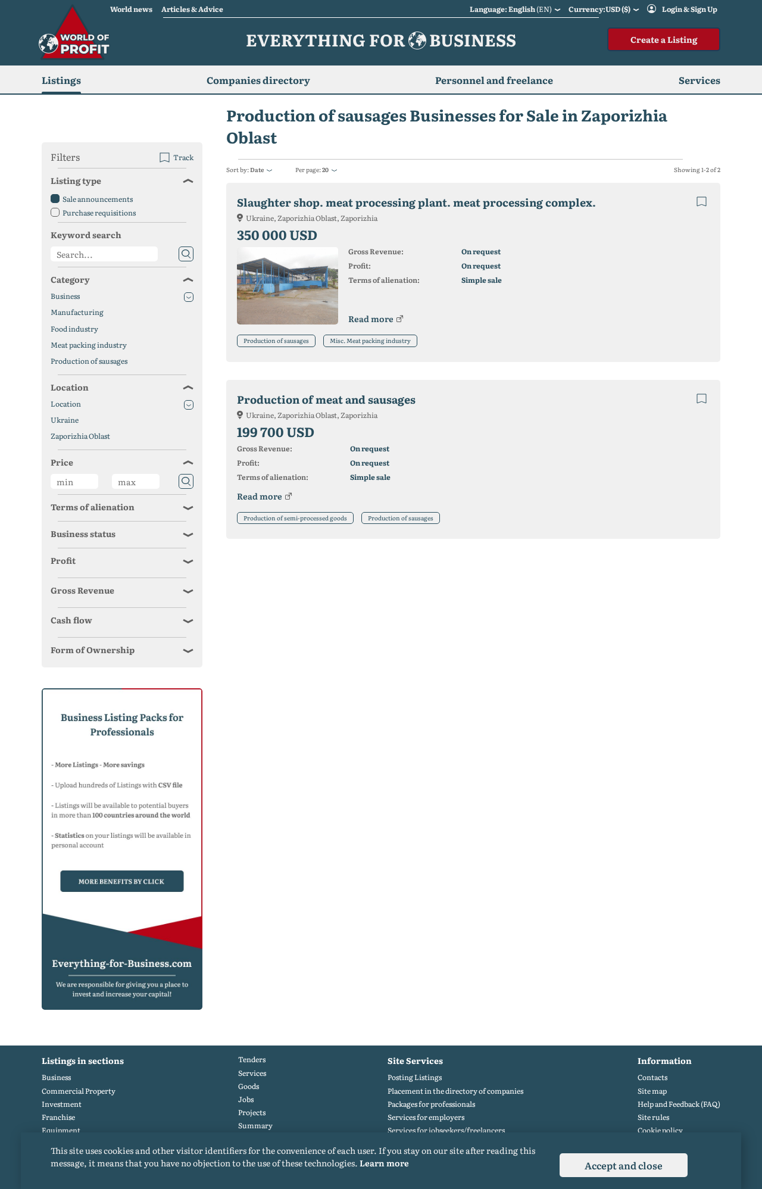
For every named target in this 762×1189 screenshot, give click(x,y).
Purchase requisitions (99, 212)
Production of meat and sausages (326, 399)
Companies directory (258, 80)
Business (65, 296)
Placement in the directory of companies (455, 1091)
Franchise (58, 1117)
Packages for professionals (431, 1104)
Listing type (76, 180)
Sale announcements (98, 199)
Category (70, 279)
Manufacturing (77, 312)
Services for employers (426, 1117)
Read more (371, 318)
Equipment (61, 1130)
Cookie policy (660, 1130)
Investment (62, 1104)
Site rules (653, 1117)
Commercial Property (78, 1091)
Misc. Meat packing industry (370, 340)
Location (70, 387)
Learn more (384, 1163)
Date (257, 169)
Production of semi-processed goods (295, 517)
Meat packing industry (89, 345)
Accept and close (624, 1165)
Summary (255, 1126)
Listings (61, 80)
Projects (252, 1112)
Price (62, 462)
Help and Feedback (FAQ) (679, 1104)
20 (325, 169)
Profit (63, 560)
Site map (652, 1091)
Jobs (246, 1099)
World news (131, 9)
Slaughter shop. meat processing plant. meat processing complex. (416, 202)
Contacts (652, 1077)
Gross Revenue (82, 590)
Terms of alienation (93, 507)
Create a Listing (663, 39)
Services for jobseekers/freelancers (446, 1130)
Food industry (74, 329)
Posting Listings (415, 1077)
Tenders (252, 1059)
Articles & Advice (192, 9)
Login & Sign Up (689, 9)
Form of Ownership (93, 650)
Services (252, 1073)
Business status (83, 533)
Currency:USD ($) (599, 9)
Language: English (511, 9)
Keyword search (86, 235)
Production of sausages (276, 340)
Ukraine (65, 420)
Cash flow (71, 620)
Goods (248, 1086)
